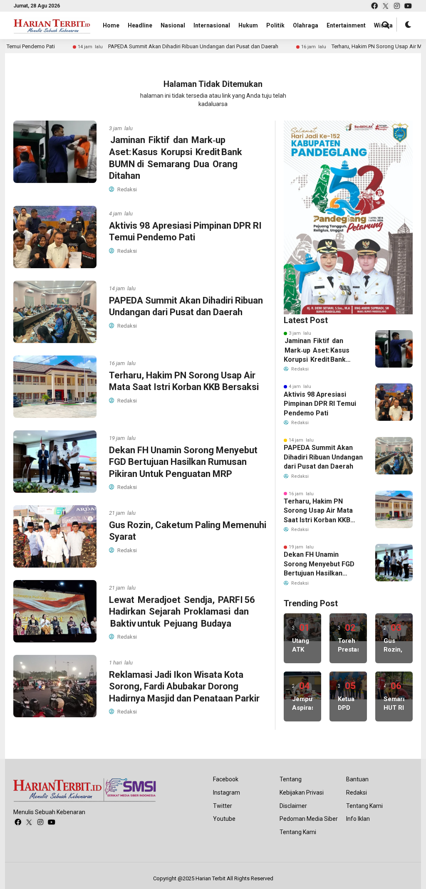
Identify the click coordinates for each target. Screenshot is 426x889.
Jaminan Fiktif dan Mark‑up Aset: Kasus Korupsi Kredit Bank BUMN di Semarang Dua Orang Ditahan (322, 350)
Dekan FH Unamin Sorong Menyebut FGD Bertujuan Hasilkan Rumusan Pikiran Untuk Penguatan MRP (183, 462)
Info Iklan (358, 818)
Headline (140, 25)
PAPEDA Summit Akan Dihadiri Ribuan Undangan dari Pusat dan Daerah (166, 46)
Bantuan (357, 779)
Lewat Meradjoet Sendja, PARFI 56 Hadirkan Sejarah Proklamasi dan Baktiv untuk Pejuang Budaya (182, 612)
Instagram (226, 792)
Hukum (248, 25)
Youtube (224, 818)
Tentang (291, 779)
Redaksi (356, 792)
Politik (275, 25)
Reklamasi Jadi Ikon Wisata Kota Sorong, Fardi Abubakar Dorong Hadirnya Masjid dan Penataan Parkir (184, 686)
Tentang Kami (298, 832)
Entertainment (346, 25)
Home (111, 25)
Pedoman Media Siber (309, 818)
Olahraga (305, 25)
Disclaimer (293, 806)
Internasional (211, 25)
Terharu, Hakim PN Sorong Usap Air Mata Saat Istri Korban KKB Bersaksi (318, 511)
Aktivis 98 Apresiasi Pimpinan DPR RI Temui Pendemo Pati (320, 403)
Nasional (173, 25)
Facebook (225, 779)
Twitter (222, 806)
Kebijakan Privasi (302, 792)
